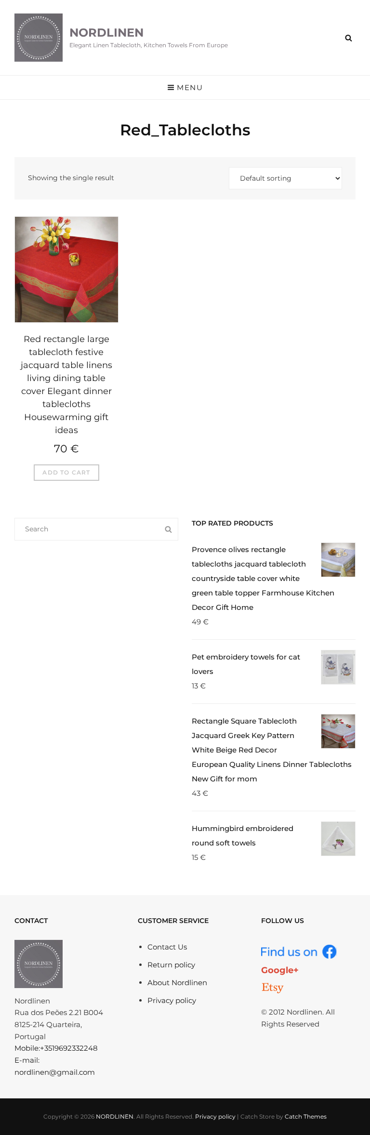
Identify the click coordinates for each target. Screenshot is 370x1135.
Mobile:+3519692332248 (56, 1048)
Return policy (171, 964)
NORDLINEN (106, 33)
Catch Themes (306, 1116)
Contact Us (167, 946)
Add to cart (66, 472)
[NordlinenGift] (272, 988)
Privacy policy (171, 1000)
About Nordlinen (177, 982)
